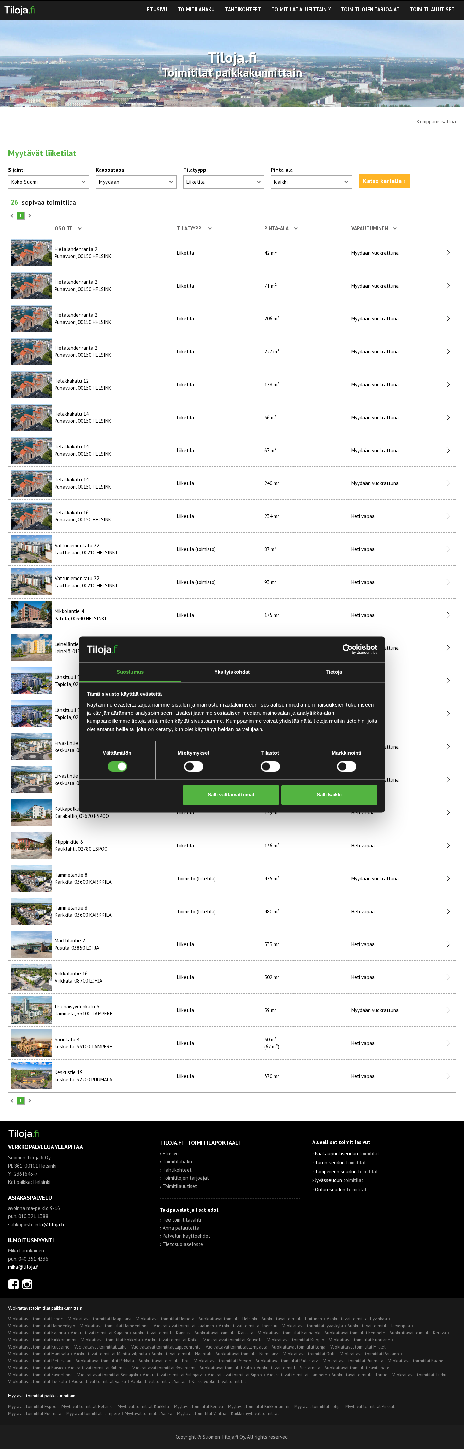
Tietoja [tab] (334, 672)
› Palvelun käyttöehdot (185, 1236)
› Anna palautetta (179, 1228)
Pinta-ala (282, 170)
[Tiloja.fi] (19, 9)
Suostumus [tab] (130, 672)
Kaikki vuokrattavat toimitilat (219, 1381)
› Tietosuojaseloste (181, 1244)
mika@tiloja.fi (23, 1267)
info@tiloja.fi (49, 1224)
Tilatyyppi (195, 170)
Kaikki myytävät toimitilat (255, 1413)
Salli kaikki (329, 794)
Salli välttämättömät (231, 794)
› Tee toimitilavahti (180, 1219)
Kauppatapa (110, 170)
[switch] (193, 766)
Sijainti (16, 170)
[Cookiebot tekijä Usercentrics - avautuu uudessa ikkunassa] (347, 649)
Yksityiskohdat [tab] (232, 672)
